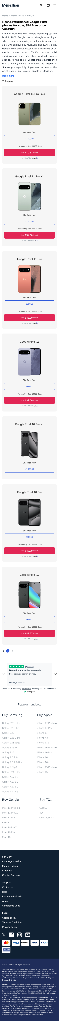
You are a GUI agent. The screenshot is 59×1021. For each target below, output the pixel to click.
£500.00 (29, 619)
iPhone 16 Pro (44, 752)
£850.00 (29, 386)
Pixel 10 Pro (8, 832)
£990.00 (29, 304)
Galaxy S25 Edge (11, 742)
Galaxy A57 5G (10, 776)
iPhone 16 (42, 757)
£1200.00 (29, 221)
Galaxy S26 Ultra (11, 723)
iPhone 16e (43, 762)
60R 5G (43, 807)
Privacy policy (9, 927)
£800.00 (29, 537)
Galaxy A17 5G (10, 791)
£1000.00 (29, 469)
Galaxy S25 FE (9, 747)
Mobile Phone (17, 15)
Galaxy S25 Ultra (11, 737)
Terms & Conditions (12, 922)
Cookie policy (9, 918)
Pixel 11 (6, 822)
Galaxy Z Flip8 (9, 767)
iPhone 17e (43, 742)
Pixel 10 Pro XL (10, 827)
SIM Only (7, 857)
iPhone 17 (42, 732)
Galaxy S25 (8, 752)
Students (7, 870)
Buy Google (10, 800)
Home (5, 15)
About (5, 901)
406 (41, 812)
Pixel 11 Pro (8, 817)
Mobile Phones (10, 866)
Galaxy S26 (8, 732)
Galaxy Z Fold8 (10, 757)
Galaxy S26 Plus (10, 727)
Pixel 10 (6, 837)
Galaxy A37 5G (10, 781)
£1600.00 (29, 138)
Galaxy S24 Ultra (11, 771)
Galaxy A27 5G (10, 786)
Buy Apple (44, 715)
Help (4, 892)
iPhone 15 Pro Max (47, 767)
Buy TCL (45, 800)
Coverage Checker (12, 861)
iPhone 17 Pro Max (47, 723)
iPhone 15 (42, 771)
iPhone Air (42, 737)
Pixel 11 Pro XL (10, 812)
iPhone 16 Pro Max (47, 747)
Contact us (7, 887)
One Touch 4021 (48, 817)
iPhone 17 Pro (44, 727)
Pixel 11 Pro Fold (11, 807)
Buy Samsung (12, 715)
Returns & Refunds (12, 896)
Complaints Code (11, 905)
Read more (8, 75)
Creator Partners (11, 875)
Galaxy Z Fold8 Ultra (12, 762)
